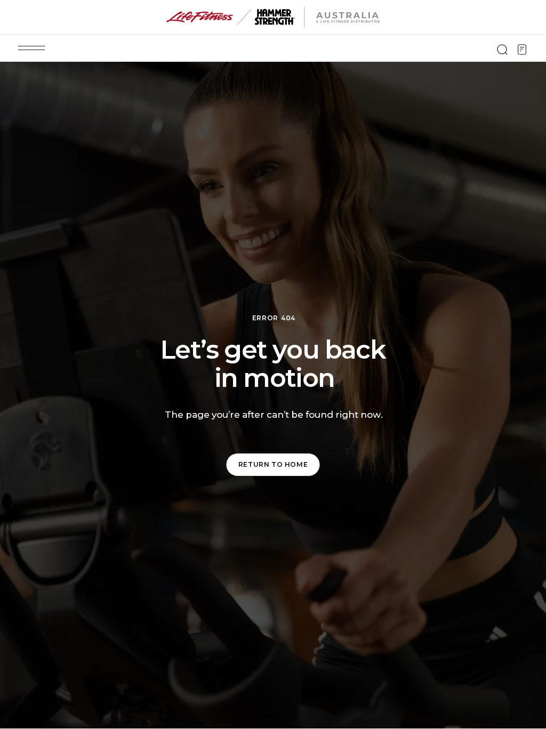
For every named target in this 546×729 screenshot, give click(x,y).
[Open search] (502, 49)
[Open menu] (31, 48)
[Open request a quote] (522, 49)
